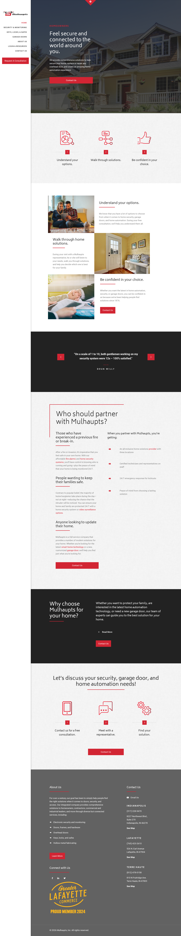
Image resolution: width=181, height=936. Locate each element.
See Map (131, 828)
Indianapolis (136, 806)
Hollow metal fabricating (64, 843)
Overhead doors (60, 832)
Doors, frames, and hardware (66, 827)
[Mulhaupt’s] (15, 10)
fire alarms (71, 459)
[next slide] (151, 357)
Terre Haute (136, 867)
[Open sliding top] (90, 3)
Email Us (135, 797)
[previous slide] (60, 357)
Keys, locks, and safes (63, 838)
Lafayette (134, 838)
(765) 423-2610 (134, 843)
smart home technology (72, 547)
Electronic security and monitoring (69, 822)
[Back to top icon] (169, 931)
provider (152, 449)
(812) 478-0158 (134, 872)
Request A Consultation (15, 61)
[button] (129, 632)
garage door (72, 550)
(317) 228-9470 (134, 811)
